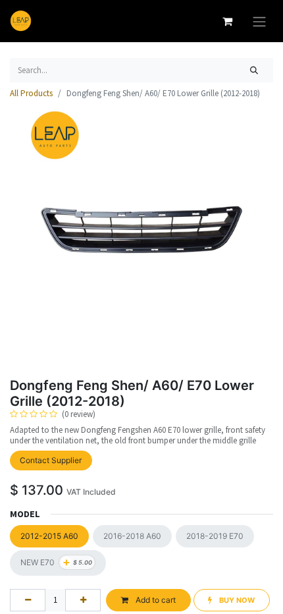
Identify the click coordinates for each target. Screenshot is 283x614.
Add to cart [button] (155, 600)
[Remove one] (27, 600)
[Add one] (83, 600)
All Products (31, 93)
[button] (231, 600)
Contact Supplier (51, 460)
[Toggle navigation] (259, 21)
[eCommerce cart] (227, 21)
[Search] (254, 70)
